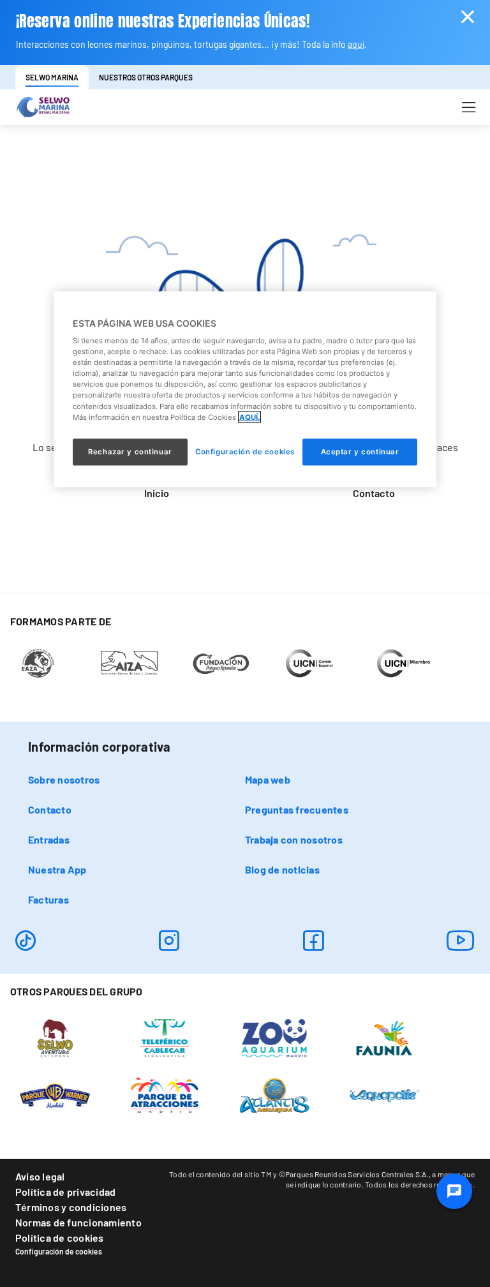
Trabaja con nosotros (294, 839)
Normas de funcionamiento (78, 1222)
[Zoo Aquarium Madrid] (275, 1036)
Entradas (49, 839)
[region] (245, 389)
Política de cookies (59, 1237)
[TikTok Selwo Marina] (25, 940)
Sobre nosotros (64, 779)
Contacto (374, 493)
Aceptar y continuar (360, 451)
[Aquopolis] (384, 1094)
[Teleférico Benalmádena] (165, 1036)
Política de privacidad (65, 1192)
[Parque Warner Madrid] (55, 1094)
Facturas (48, 899)
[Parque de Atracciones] (165, 1094)
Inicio (156, 493)
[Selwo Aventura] (55, 1036)
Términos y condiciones (70, 1207)
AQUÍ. (249, 416)
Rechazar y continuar (130, 451)
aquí (356, 44)
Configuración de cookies (58, 1251)
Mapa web (267, 779)
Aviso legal (40, 1176)
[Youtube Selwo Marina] (461, 940)
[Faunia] (384, 1036)
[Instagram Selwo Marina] (169, 940)
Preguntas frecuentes (296, 809)
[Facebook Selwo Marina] (313, 940)
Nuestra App (57, 869)
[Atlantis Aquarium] (275, 1094)
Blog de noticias (282, 869)
